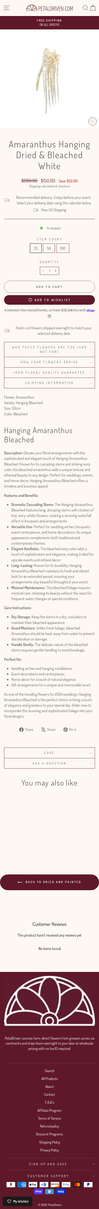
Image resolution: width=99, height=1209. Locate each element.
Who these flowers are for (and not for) (49, 349)
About (49, 1086)
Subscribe (38, 47)
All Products (49, 1078)
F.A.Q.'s (49, 1102)
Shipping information (49, 383)
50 (49, 248)
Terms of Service (49, 1118)
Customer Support (48, 1176)
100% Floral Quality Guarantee (49, 372)
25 (36, 248)
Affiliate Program (49, 1110)
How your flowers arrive (49, 362)
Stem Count (49, 239)
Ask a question (49, 763)
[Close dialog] (72, 4)
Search (50, 1070)
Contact (49, 1094)
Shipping (34, 186)
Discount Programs (49, 1134)
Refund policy (49, 1126)
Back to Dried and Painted (52, 882)
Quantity (50, 262)
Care (49, 753)
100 (62, 248)
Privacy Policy (49, 1150)
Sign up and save (48, 1164)
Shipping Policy (49, 1142)
